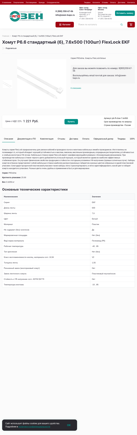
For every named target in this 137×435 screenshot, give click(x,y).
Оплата (113, 2)
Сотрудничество (53, 2)
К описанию (76, 88)
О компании (6, 2)
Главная (5, 36)
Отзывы (105, 2)
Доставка (121, 2)
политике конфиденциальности (34, 426)
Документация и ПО (26, 139)
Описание (8, 139)
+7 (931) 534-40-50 (86, 19)
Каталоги (96, 2)
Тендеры (87, 2)
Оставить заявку (124, 13)
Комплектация (46, 139)
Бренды (42, 2)
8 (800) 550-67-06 (64, 11)
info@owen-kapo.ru (65, 15)
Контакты (131, 2)
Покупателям (18, 2)
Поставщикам (31, 2)
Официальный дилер (103, 139)
